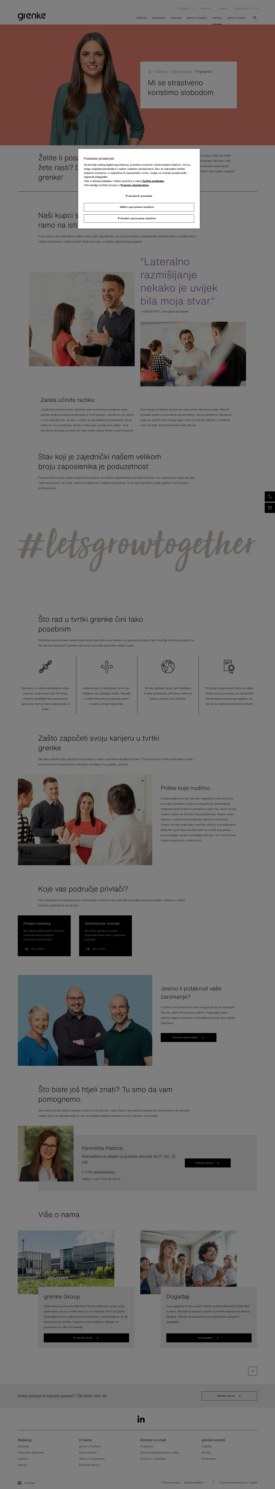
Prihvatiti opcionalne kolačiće (137, 218)
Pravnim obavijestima (134, 185)
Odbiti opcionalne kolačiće (137, 207)
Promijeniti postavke (139, 196)
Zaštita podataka (153, 181)
